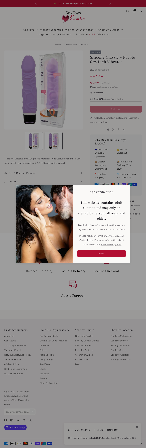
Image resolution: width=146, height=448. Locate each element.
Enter (102, 253)
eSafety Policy (86, 240)
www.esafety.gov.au (111, 244)
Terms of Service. (105, 236)
